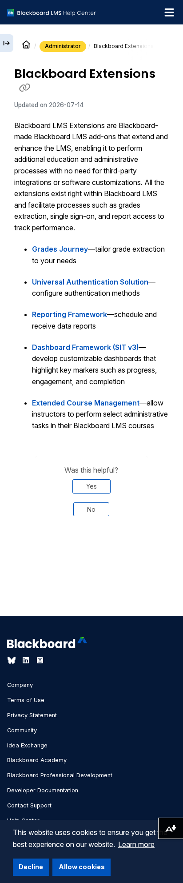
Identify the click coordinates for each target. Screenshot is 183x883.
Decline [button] (31, 867)
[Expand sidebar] (6, 43)
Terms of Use (25, 700)
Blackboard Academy (37, 760)
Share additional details (91, 553)
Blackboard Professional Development (59, 775)
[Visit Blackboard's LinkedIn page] (26, 660)
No (91, 509)
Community (22, 730)
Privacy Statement (32, 715)
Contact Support (29, 805)
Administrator (63, 46)
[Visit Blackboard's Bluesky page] (12, 660)
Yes (91, 486)
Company (20, 685)
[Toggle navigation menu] (169, 12)
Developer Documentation (42, 790)
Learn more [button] (136, 844)
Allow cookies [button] (82, 867)
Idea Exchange (27, 745)
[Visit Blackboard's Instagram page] (40, 660)
